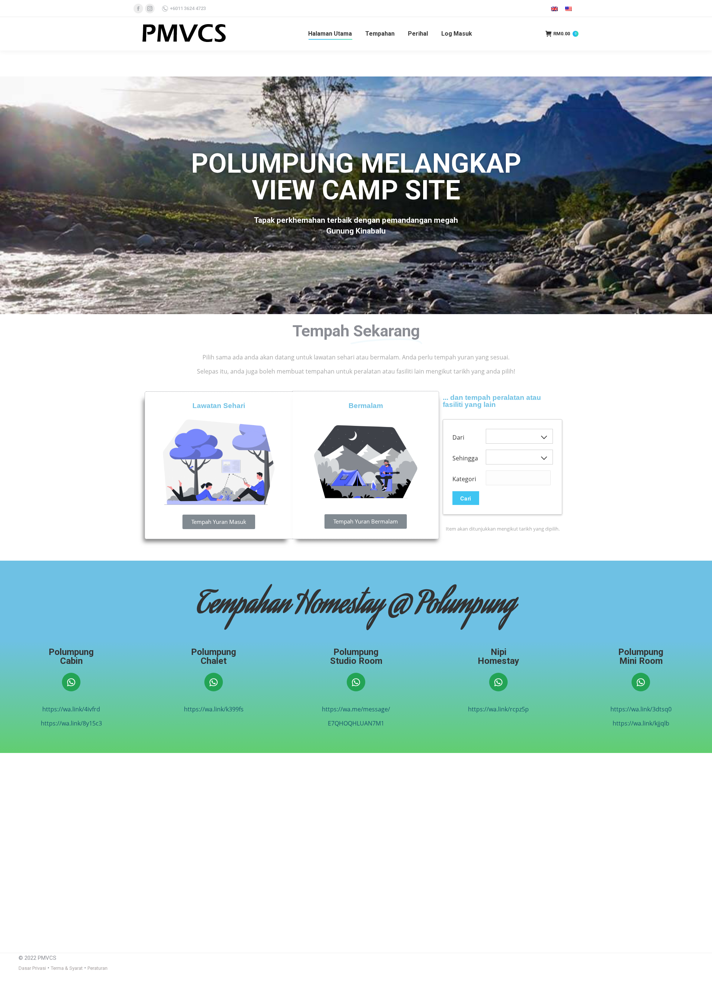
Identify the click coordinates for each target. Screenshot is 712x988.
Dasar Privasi (32, 968)
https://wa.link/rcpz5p (498, 709)
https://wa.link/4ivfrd (71, 709)
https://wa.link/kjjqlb (641, 723)
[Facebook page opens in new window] (138, 8)
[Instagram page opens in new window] (150, 8)
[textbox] (497, 482)
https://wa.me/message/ (356, 709)
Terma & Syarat (67, 968)
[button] (218, 522)
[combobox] (518, 477)
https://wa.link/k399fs (214, 709)
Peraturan (98, 968)
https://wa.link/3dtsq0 (641, 709)
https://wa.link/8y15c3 (71, 723)
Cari (465, 498)
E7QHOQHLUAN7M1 (356, 723)
